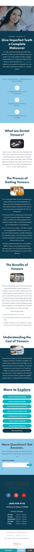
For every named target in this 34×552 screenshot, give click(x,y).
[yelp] (24, 495)
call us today (25, 62)
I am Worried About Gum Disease (17, 406)
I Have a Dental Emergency (17, 426)
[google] (16, 495)
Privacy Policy (21, 535)
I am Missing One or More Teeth (17, 416)
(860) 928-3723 (17, 503)
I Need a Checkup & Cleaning (17, 397)
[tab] (3, 469)
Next (29, 465)
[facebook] (8, 495)
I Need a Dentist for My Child (17, 401)
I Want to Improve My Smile (17, 421)
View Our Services (17, 431)
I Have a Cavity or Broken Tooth (17, 411)
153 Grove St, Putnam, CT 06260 (17, 507)
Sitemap (10, 535)
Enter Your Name (8, 460)
